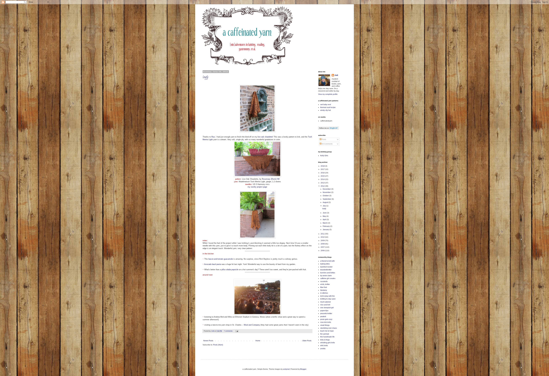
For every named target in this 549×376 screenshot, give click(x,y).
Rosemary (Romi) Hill (271, 179)
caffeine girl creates (327, 278)
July (324, 206)
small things (325, 325)
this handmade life (327, 337)
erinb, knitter (325, 284)
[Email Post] (237, 331)
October (326, 196)
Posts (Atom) (218, 345)
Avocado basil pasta (212, 264)
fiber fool (323, 287)
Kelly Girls (324, 156)
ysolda (322, 349)
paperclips (324, 311)
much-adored (325, 302)
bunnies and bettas (327, 273)
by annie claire (326, 276)
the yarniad (324, 334)
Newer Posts (208, 341)
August (326, 202)
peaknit (323, 317)
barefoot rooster (326, 267)
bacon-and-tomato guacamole (220, 259)
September (327, 199)
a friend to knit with (327, 261)
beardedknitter (326, 270)
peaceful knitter (326, 313)
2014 (323, 179)
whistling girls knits (327, 343)
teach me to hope (327, 331)
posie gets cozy (326, 319)
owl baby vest (325, 105)
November (327, 192)
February (326, 226)
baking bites (325, 264)
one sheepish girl (327, 308)
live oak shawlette (265, 137)
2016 (323, 173)
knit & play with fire (327, 296)
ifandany (323, 290)
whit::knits (324, 346)
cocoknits (324, 281)
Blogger (303, 369)
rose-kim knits (325, 322)
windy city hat (325, 110)
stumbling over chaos (328, 328)
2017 (323, 169)
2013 (323, 183)
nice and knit (325, 305)
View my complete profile (328, 94)
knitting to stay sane (328, 299)
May (324, 216)
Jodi (336, 75)
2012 (323, 186)
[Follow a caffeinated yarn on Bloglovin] (328, 129)
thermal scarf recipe (328, 107)
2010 (323, 237)
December (327, 189)
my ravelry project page (257, 187)
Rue (213, 137)
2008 (323, 244)
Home (257, 341)
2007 (323, 247)
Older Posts (306, 341)
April (325, 220)
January (326, 230)
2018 (323, 166)
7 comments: (228, 331)
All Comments (327, 144)
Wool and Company (252, 325)
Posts (323, 139)
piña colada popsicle (229, 269)
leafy (205, 77)
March (325, 223)
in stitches (324, 293)
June (325, 213)
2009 (323, 241)
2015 (323, 176)
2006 (323, 251)
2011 (323, 234)
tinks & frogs (325, 340)
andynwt (286, 369)
